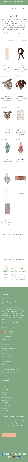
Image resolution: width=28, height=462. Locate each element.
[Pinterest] (13, 322)
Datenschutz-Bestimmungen (10, 369)
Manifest (4, 353)
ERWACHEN (5, 392)
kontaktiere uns (6, 336)
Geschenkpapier (6, 361)
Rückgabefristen (6, 351)
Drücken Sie (5, 339)
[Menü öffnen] (2, 8)
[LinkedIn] (17, 322)
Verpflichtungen (6, 356)
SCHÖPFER (5, 403)
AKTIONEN (5, 384)
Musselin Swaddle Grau (7, 222)
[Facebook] (2, 322)
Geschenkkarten (6, 359)
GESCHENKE (5, 386)
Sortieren (9, 40)
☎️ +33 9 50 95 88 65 (7, 331)
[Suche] (23, 8)
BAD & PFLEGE (6, 397)
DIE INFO (4, 408)
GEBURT (4, 400)
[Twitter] (6, 322)
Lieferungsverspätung (8, 348)
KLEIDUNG (5, 389)
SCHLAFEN (5, 394)
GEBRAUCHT (6, 405)
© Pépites (14, 442)
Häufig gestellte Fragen (8, 334)
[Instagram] (9, 322)
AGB (3, 364)
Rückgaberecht (6, 375)
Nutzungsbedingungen (8, 372)
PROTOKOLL (5, 411)
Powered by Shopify (14, 445)
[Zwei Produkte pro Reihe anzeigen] (25, 40)
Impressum (5, 367)
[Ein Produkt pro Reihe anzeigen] (23, 40)
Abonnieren (8, 435)
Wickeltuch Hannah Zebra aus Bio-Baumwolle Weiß (21, 130)
